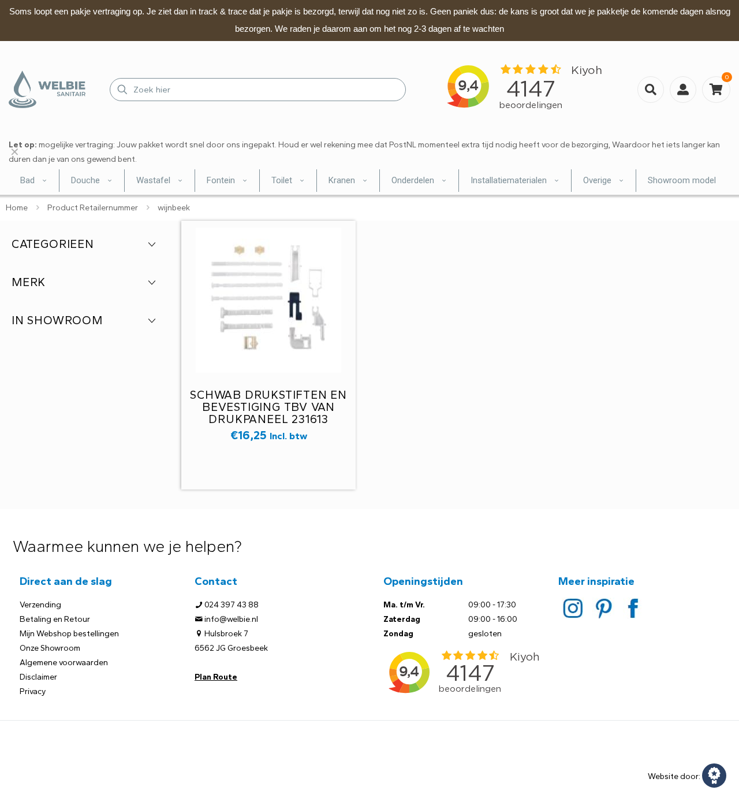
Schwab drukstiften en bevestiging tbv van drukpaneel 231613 (268, 407)
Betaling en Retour (55, 619)
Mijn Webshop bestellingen (69, 634)
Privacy (33, 691)
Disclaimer (38, 677)
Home (17, 208)
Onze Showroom (50, 648)
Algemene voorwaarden (64, 663)
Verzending (40, 605)
